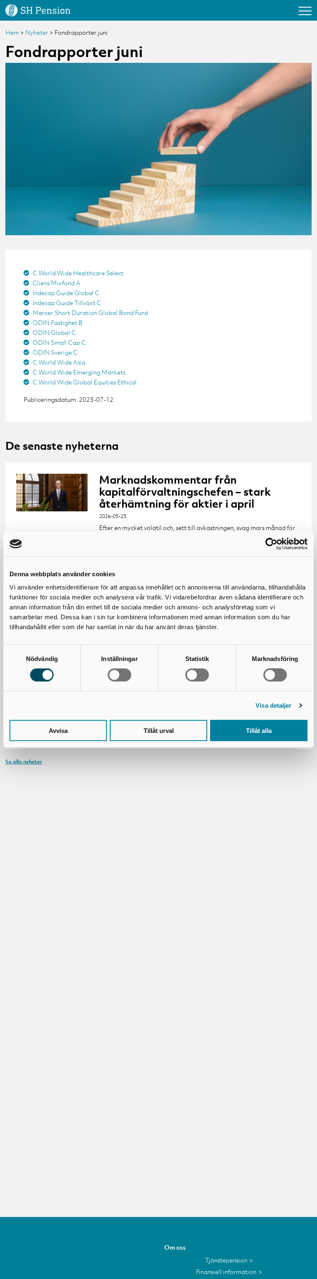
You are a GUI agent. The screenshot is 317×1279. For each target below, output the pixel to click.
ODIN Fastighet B (58, 322)
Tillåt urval (159, 730)
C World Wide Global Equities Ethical (85, 382)
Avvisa (58, 730)
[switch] (119, 675)
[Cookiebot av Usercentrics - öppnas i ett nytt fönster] (271, 544)
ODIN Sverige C (55, 352)
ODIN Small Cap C (59, 342)
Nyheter (36, 32)
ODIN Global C (54, 332)
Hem (12, 32)
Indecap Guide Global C (66, 293)
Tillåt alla (259, 730)
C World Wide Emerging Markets (79, 372)
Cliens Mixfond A (56, 283)
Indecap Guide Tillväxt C (67, 302)
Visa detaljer (273, 705)
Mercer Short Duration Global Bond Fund (90, 312)
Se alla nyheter (23, 761)
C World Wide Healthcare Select (78, 273)
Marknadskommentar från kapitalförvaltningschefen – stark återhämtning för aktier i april (185, 492)
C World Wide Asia (59, 362)
